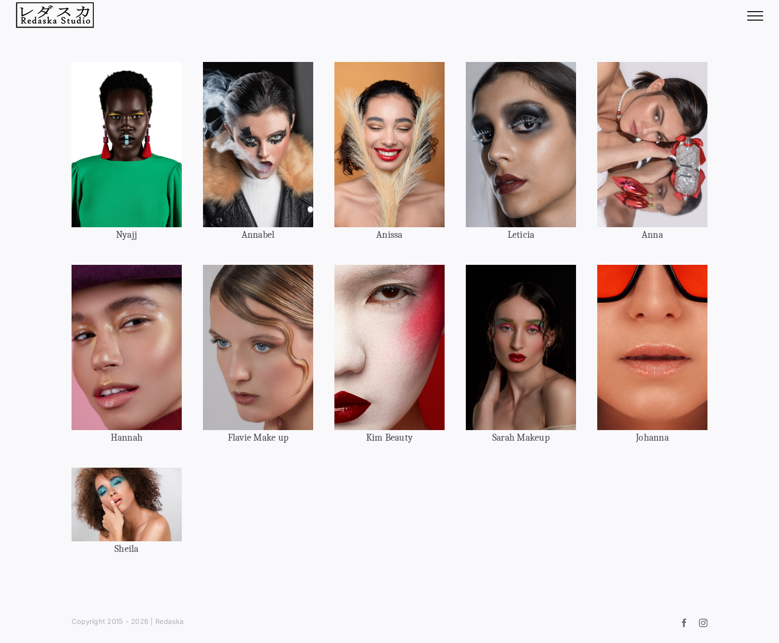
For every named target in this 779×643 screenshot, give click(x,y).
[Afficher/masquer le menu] (755, 16)
